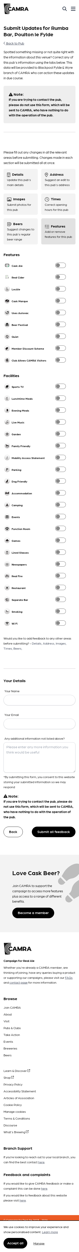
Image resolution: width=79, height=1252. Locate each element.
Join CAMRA (12, 1007)
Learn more (50, 1232)
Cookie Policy (13, 1104)
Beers (8, 1055)
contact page (18, 982)
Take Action (12, 1034)
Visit (6, 1021)
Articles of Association (19, 1098)
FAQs (69, 977)
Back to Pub (14, 43)
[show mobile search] (64, 8)
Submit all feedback (53, 831)
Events (8, 1041)
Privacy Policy (13, 1084)
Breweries (10, 1048)
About (8, 1014)
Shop (7, 1077)
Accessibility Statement (20, 1091)
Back (13, 831)
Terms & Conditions (17, 1118)
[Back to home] (16, 9)
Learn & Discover (15, 1070)
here (41, 1162)
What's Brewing (15, 1132)
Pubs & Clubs (12, 1028)
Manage (39, 1243)
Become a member (33, 913)
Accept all (15, 1243)
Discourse (10, 1125)
